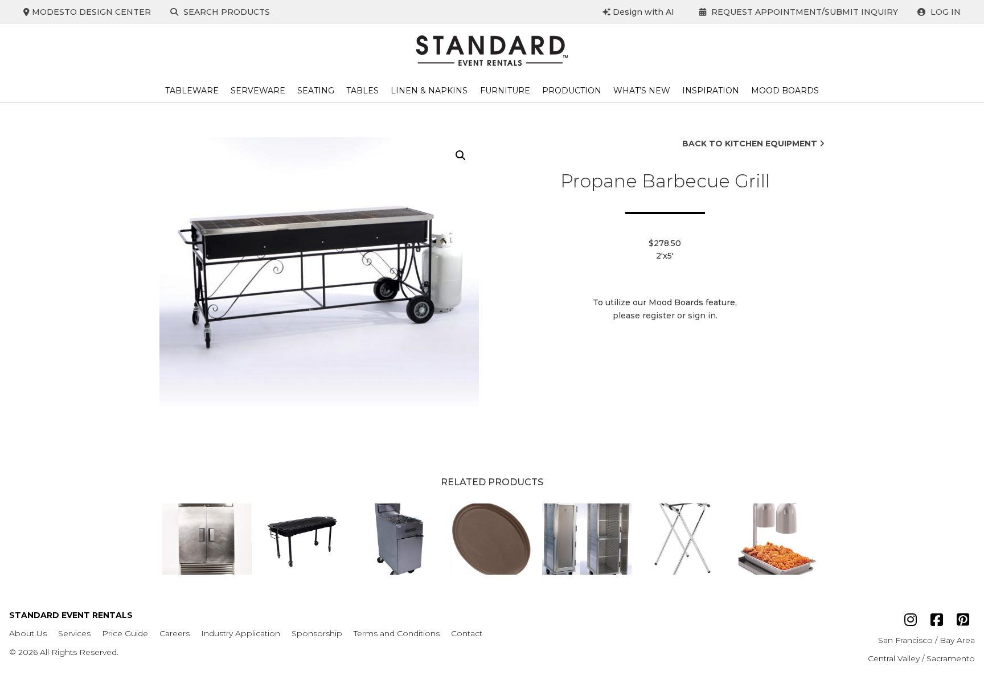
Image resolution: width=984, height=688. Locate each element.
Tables (362, 90)
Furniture (505, 90)
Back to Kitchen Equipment (750, 143)
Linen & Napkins (429, 90)
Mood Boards (785, 90)
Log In (944, 12)
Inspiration (710, 90)
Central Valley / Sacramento (921, 658)
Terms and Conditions (397, 633)
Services (74, 633)
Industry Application (240, 633)
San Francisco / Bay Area (926, 640)
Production (571, 90)
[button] (460, 155)
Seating (315, 90)
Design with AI (642, 12)
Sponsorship (317, 633)
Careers (174, 633)
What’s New (641, 90)
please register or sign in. (665, 315)
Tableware (192, 90)
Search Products (225, 12)
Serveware (258, 90)
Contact (466, 633)
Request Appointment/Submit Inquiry (803, 12)
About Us (28, 633)
